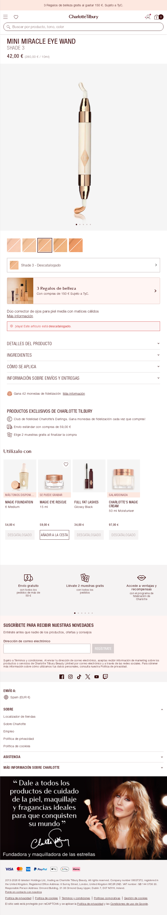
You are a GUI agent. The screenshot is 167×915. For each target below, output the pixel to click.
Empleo (8, 731)
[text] (20, 535)
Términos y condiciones (76, 898)
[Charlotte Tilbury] (83, 17)
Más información (74, 393)
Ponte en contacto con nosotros (23, 891)
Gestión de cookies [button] (136, 898)
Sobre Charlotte (14, 724)
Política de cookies (16, 746)
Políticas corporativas (107, 898)
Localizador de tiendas (19, 716)
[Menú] (5, 17)
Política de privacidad (18, 738)
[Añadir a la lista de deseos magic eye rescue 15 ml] (66, 464)
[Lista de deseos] (16, 17)
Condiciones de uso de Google (129, 903)
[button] (8, 27)
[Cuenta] (148, 16)
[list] (83, 147)
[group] (18, 501)
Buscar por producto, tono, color (38, 27)
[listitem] (83, 147)
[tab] (76, 224)
